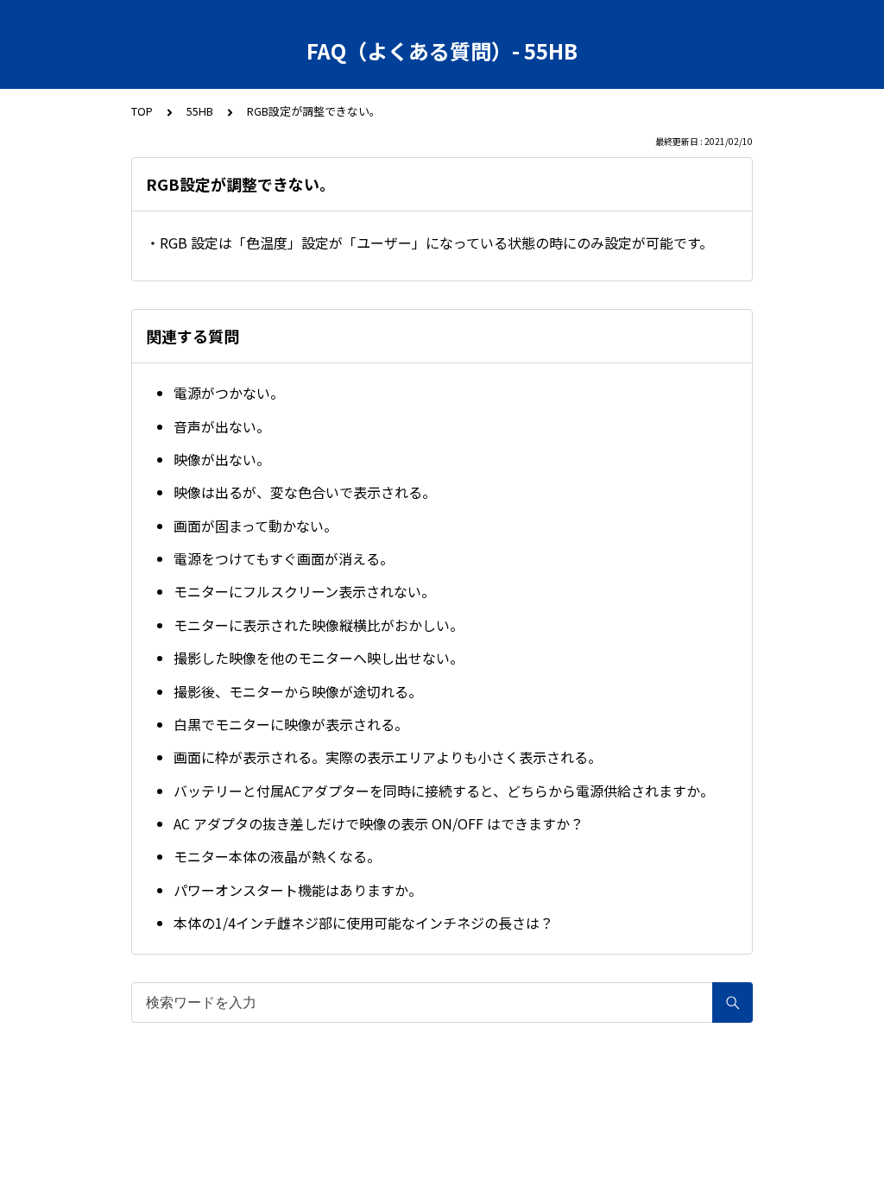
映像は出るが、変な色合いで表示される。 (305, 492)
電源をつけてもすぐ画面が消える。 (284, 558)
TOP (142, 111)
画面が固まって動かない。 (256, 525)
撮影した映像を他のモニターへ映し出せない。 (319, 657)
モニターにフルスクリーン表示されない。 (304, 591)
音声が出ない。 (222, 426)
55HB (199, 111)
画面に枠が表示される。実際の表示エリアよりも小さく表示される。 (388, 757)
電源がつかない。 (229, 392)
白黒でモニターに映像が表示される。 (291, 724)
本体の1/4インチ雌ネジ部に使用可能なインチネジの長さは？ (363, 922)
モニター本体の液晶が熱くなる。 (277, 856)
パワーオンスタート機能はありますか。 (298, 890)
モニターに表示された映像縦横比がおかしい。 (319, 625)
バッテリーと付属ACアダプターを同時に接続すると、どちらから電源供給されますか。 (444, 790)
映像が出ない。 (222, 459)
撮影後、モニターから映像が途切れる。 (298, 691)
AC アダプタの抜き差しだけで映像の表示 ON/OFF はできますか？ (379, 823)
